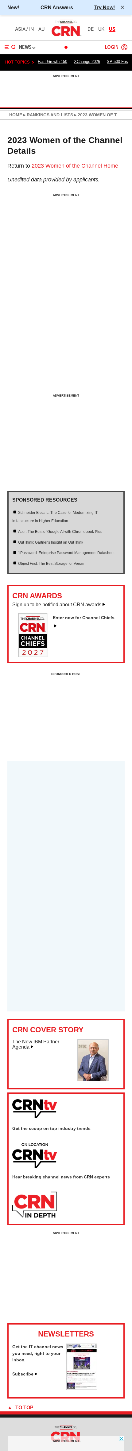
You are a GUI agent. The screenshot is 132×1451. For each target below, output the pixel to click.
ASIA (20, 29)
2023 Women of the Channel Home (75, 166)
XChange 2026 (87, 61)
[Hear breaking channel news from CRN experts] (34, 1205)
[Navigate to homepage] (66, 36)
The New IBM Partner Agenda (35, 1044)
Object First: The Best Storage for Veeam (51, 563)
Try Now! (104, 7)
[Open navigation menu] (10, 47)
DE (90, 29)
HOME (15, 114)
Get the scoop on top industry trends (51, 1128)
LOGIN (111, 47)
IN (31, 29)
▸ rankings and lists (47, 114)
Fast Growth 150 (52, 61)
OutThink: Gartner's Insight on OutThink (50, 542)
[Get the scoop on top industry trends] (34, 1156)
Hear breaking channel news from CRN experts (61, 1176)
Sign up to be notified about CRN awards (56, 604)
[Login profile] (124, 47)
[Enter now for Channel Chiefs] (35, 655)
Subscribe (22, 1373)
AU (41, 29)
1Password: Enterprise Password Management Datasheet (66, 553)
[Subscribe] (81, 1388)
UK (101, 29)
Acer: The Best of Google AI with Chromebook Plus (60, 532)
